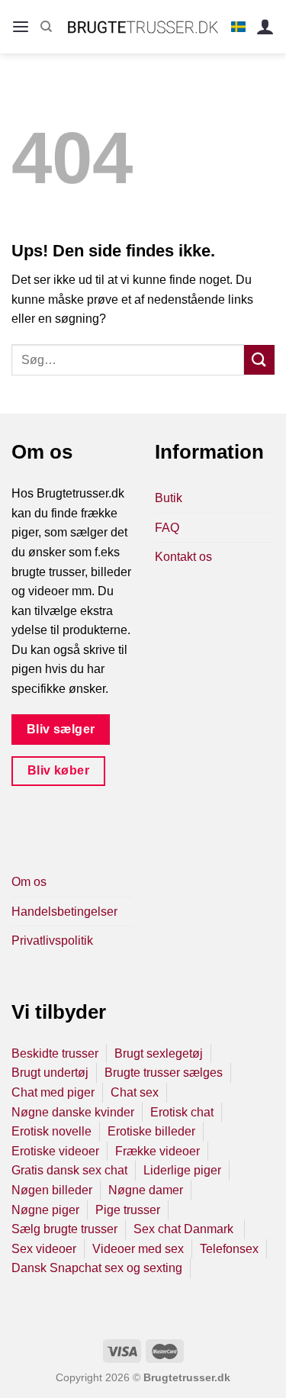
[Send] (259, 360)
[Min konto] (265, 27)
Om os (29, 881)
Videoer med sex (138, 1248)
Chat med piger (53, 1092)
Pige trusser (127, 1209)
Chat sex (135, 1092)
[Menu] (20, 27)
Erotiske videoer (55, 1151)
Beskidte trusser (54, 1053)
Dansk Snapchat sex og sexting (96, 1267)
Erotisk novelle (51, 1131)
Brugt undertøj (49, 1072)
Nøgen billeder (51, 1190)
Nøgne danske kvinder (72, 1112)
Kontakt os (183, 556)
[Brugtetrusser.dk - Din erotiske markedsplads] (143, 26)
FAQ (167, 527)
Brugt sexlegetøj (158, 1053)
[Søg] (46, 26)
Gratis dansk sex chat (69, 1170)
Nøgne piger (45, 1209)
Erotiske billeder (151, 1131)
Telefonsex (229, 1248)
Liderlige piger (182, 1170)
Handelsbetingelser (64, 911)
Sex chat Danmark (184, 1228)
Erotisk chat (182, 1112)
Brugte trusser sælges (163, 1072)
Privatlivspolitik (52, 940)
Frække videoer (157, 1151)
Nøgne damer (145, 1190)
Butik (168, 497)
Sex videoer (43, 1248)
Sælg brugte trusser (64, 1228)
